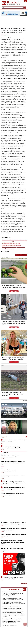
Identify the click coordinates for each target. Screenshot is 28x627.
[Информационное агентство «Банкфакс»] (10, 3)
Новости (4, 437)
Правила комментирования (17, 620)
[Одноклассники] (4, 251)
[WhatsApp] (8, 251)
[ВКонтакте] (2, 251)
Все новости (24, 583)
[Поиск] (23, 7)
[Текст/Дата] (25, 8)
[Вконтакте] (12, 589)
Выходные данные (7, 618)
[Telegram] (6, 251)
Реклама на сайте (12, 622)
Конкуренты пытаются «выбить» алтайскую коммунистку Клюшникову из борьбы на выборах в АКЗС (13, 542)
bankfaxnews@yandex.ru (8, 595)
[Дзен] (14, 589)
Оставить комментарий (21, 254)
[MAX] (16, 589)
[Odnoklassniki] (18, 589)
